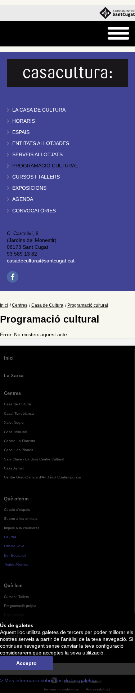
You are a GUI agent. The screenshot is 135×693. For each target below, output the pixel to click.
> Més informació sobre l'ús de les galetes (48, 680)
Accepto (26, 663)
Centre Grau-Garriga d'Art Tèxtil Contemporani (42, 477)
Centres (19, 305)
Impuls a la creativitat (21, 528)
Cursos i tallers (36, 177)
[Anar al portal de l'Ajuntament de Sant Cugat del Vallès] (117, 13)
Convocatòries (34, 210)
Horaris (23, 121)
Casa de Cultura (47, 305)
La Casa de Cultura (39, 110)
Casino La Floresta (19, 441)
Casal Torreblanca (19, 413)
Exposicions (29, 188)
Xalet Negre (14, 422)
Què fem (13, 585)
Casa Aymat (14, 468)
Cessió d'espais (17, 510)
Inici (4, 305)
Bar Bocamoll (15, 555)
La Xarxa (13, 375)
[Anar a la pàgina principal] (24, 34)
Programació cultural (45, 165)
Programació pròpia (20, 606)
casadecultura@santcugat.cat (41, 261)
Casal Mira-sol (15, 432)
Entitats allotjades (40, 143)
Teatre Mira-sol (16, 564)
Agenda (22, 199)
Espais (21, 132)
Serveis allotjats (37, 154)
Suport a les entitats (20, 519)
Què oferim (16, 498)
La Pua (10, 537)
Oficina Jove (14, 546)
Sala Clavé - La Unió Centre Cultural (34, 459)
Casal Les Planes (18, 450)
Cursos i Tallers (16, 597)
